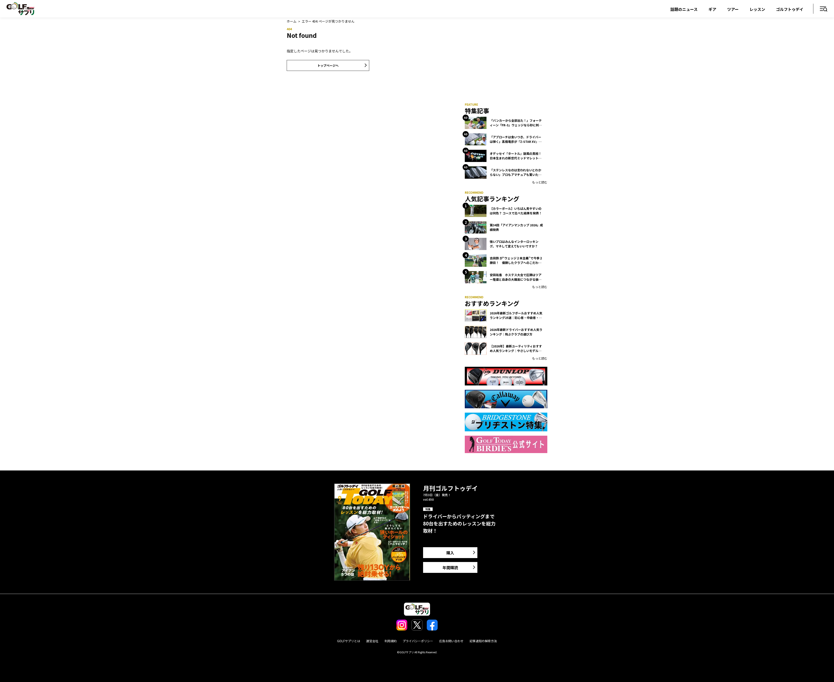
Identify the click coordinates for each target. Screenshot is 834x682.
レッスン (757, 9)
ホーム (291, 21)
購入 (450, 552)
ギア (712, 9)
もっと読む (539, 182)
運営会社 (372, 641)
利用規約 (390, 641)
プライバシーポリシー (418, 641)
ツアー (733, 9)
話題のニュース (684, 9)
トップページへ (328, 65)
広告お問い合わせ (451, 641)
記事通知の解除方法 (483, 641)
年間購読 (450, 567)
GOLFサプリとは (348, 641)
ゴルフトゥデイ (789, 9)
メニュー (823, 9)
